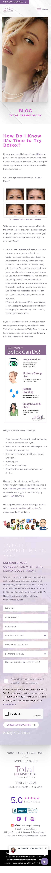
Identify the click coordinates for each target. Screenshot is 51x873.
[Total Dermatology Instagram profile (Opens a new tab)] (19, 819)
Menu (45, 9)
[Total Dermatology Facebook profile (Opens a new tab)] (26, 819)
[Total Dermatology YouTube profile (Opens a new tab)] (32, 819)
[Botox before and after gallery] (25, 202)
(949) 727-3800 (17, 496)
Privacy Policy (9, 704)
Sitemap (26, 832)
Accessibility (10, 835)
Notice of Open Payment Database (32, 835)
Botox (40, 154)
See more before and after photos (25, 219)
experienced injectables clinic (24, 508)
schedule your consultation (20, 488)
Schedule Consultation (19, 725)
